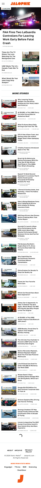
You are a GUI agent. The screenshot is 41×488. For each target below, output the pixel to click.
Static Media (15, 455)
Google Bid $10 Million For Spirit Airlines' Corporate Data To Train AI (28, 389)
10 (15, 286)
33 (15, 416)
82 (15, 310)
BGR (24, 467)
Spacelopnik (8, 176)
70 (15, 298)
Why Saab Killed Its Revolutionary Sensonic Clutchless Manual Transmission (26, 259)
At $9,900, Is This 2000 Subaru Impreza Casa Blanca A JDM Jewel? (28, 319)
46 (15, 429)
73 (15, 275)
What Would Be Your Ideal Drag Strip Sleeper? (10, 80)
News (6, 215)
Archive (18, 450)
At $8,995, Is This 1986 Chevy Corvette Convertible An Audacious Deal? (28, 114)
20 (15, 370)
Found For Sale (8, 364)
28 (15, 129)
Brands (6, 352)
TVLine (17, 467)
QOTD (26, 53)
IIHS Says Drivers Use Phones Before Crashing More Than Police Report (28, 217)
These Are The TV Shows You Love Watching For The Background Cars (8, 55)
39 (15, 196)
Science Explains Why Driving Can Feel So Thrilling (28, 401)
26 (15, 221)
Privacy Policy (29, 451)
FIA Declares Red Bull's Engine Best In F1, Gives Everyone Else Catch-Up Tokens (26, 247)
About (10, 450)
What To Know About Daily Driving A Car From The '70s (27, 125)
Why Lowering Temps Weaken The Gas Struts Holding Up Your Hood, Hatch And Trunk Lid (28, 102)
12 (15, 141)
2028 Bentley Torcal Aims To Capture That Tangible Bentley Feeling (28, 330)
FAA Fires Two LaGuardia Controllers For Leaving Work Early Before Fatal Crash (19, 37)
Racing (6, 245)
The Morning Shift (30, 65)
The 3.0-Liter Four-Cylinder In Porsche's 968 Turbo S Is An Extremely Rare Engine (28, 342)
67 (15, 118)
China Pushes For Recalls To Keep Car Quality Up (28, 271)
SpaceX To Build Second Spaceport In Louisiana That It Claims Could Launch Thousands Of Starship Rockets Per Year (28, 178)
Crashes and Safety (8, 148)
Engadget (8, 467)
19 (15, 209)
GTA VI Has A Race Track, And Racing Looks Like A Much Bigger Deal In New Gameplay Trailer (28, 137)
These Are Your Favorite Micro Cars (26, 282)
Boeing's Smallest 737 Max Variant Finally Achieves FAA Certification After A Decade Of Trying (28, 412)
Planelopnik (6, 8)
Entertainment (8, 135)
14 (15, 346)
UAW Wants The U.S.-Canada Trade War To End (10, 68)
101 (15, 323)
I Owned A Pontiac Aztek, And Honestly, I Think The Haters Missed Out (28, 191)
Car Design (7, 257)
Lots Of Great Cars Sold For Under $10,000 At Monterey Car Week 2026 (28, 365)
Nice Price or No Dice (9, 113)
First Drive (7, 329)
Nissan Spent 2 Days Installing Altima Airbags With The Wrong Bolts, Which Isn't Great (28, 377)
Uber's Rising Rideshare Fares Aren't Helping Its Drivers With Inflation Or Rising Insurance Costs (28, 204)
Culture (6, 161)
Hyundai (6, 230)
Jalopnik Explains (9, 100)
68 (15, 182)
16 (15, 251)
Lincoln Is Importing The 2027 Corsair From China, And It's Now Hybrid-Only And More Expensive (28, 425)
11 (15, 405)
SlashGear (21, 470)
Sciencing (33, 467)
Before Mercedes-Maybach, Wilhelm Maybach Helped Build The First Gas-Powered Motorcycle (28, 353)
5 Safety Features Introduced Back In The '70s (28, 149)
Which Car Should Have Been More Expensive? (28, 294)
